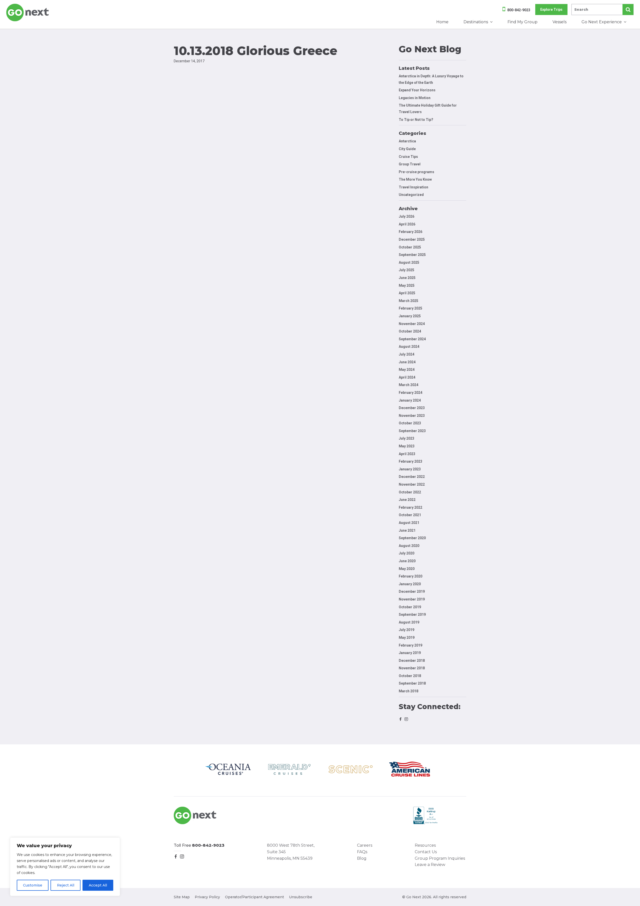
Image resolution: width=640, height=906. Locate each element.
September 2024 (412, 339)
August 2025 (409, 262)
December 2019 (412, 591)
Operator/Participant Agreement (254, 897)
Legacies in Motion (414, 98)
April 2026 (407, 224)
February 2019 (410, 645)
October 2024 (410, 331)
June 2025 (407, 278)
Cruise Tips (408, 157)
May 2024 (406, 370)
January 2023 (410, 469)
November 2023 (412, 416)
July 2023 (406, 438)
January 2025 (410, 316)
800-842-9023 (518, 10)
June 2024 (407, 362)
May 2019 (406, 638)
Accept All (98, 885)
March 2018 (408, 691)
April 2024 (407, 377)
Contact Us (426, 851)
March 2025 (408, 301)
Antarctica (407, 141)
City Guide (407, 149)
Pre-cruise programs (416, 172)
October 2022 (410, 492)
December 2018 (412, 661)
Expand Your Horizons (417, 90)
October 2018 (410, 676)
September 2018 (412, 683)
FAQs (362, 851)
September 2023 (412, 431)
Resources (425, 845)
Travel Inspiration (413, 187)
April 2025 (407, 293)
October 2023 (410, 423)
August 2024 (409, 347)
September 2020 (412, 538)
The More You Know (415, 179)
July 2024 (406, 354)
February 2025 (410, 308)
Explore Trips (551, 10)
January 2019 (410, 653)
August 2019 (409, 622)
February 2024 (410, 393)
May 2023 (406, 446)
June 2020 (407, 561)
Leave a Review (430, 864)
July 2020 (406, 553)
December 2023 (412, 408)
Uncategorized (411, 195)
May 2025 (406, 285)
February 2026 (410, 232)
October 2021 (410, 515)
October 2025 (410, 247)
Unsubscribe (300, 897)
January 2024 (410, 400)
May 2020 (406, 569)
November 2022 (412, 484)
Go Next (28, 12)
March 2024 (408, 385)
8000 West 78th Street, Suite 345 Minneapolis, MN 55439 (290, 851)
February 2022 (410, 507)
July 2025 (406, 270)
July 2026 (406, 216)
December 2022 (412, 477)
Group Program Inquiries (440, 858)
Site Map (182, 897)
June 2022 (407, 500)
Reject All (65, 885)
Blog (361, 858)
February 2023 (410, 461)
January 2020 (410, 584)
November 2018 (412, 668)
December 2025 (412, 239)
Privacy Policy (207, 897)
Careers (364, 845)
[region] (65, 866)
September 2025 (412, 255)
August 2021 (409, 523)
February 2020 (410, 576)
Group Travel (409, 164)
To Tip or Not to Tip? (416, 120)
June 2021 (407, 530)
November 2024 (412, 324)
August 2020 (409, 546)
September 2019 (412, 615)
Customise (32, 885)
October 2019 (410, 607)
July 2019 (406, 630)
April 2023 (407, 454)
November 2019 (412, 599)
